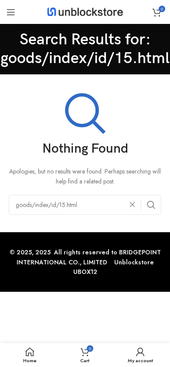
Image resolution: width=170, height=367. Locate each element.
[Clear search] (134, 205)
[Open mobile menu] (11, 12)
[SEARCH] (151, 205)
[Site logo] (85, 11)
